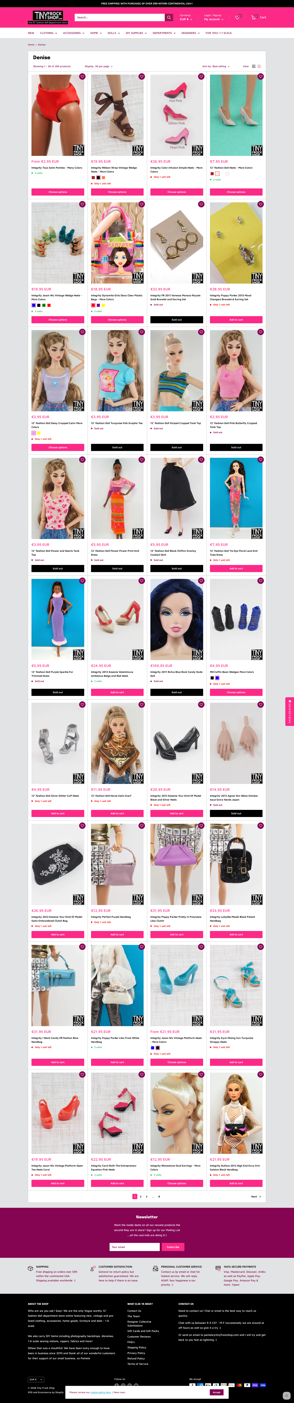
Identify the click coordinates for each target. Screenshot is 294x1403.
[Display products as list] (259, 66)
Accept (216, 1392)
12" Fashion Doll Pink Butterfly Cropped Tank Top (233, 425)
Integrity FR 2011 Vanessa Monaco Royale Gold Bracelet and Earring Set (175, 297)
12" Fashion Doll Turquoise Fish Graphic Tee (117, 423)
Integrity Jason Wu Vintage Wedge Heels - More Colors (56, 297)
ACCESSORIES (72, 32)
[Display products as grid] (253, 66)
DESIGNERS (189, 32)
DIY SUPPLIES (134, 32)
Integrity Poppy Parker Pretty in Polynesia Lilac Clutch (175, 918)
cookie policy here (101, 1392)
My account (212, 19)
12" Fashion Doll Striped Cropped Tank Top (175, 423)
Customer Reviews (139, 1336)
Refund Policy (136, 1358)
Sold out (177, 319)
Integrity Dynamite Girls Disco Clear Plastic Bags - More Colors (116, 297)
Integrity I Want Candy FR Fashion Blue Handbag (54, 1039)
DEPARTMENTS (162, 32)
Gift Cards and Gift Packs (143, 1330)
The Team (133, 1316)
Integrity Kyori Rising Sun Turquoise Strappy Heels (231, 1039)
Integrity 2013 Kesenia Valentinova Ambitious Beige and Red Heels (112, 673)
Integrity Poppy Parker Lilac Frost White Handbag (115, 1039)
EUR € (33, 1379)
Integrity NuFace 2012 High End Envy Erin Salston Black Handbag (235, 1167)
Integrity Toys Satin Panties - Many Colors (56, 167)
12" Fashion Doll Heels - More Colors (231, 167)
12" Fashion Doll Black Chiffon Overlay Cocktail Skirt (173, 552)
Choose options (58, 191)
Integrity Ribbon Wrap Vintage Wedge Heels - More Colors (114, 169)
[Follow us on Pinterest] (129, 1385)
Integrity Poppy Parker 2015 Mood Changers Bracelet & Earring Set (230, 297)
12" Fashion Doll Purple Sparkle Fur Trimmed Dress (52, 673)
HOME (94, 32)
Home (31, 44)
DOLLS (112, 32)
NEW (31, 32)
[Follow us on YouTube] (136, 1385)
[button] (82, 76)
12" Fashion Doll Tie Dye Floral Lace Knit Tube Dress (234, 552)
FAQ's (131, 1341)
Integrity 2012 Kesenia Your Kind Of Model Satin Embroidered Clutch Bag (56, 918)
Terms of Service (137, 1363)
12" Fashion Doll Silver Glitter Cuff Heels (55, 795)
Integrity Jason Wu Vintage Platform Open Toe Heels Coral (57, 1167)
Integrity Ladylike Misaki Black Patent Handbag (232, 918)
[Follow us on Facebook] (116, 1385)
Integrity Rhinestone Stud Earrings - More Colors (175, 1167)
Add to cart (236, 319)
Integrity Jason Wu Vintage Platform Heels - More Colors (176, 1039)
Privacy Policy (136, 1352)
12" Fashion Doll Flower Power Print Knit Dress (115, 552)
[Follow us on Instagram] (123, 1385)
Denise (42, 44)
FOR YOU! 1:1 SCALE (219, 32)
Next (254, 1196)
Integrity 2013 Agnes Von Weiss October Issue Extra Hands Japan (234, 797)
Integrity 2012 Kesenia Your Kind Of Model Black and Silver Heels (175, 797)
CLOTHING (46, 32)
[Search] (169, 17)
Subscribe (173, 1246)
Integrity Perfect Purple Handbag (111, 916)
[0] (237, 17)
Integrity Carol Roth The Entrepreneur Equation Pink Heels (113, 1167)
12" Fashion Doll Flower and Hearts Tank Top (55, 552)
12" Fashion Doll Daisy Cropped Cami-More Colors (56, 425)
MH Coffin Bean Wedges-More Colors (232, 671)
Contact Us (134, 1310)
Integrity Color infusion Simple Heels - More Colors (176, 169)
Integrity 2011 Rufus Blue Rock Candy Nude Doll (176, 673)
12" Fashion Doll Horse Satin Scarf (111, 795)
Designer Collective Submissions (139, 1323)
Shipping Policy (136, 1347)
